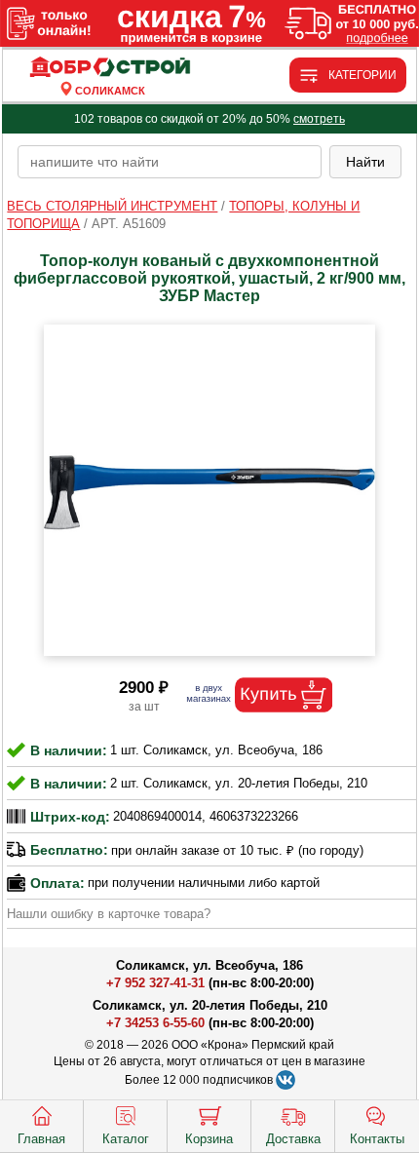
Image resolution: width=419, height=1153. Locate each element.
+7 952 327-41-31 (155, 983)
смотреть (319, 119)
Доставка (293, 1139)
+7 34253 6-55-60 (155, 1023)
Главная (41, 1139)
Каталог (125, 1139)
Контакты (377, 1139)
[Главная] (110, 68)
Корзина (209, 1139)
